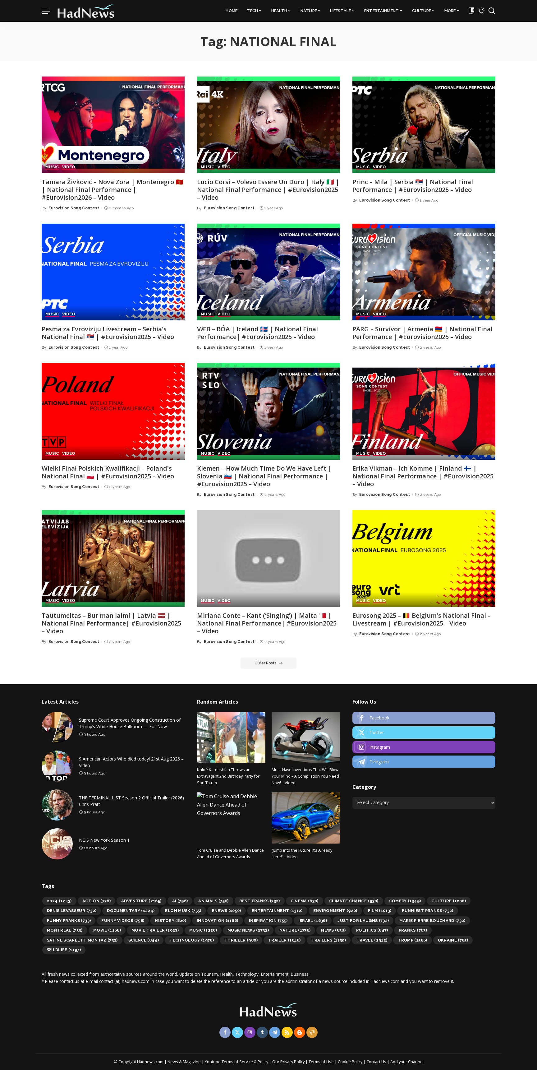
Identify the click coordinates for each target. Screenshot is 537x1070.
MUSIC (52, 167)
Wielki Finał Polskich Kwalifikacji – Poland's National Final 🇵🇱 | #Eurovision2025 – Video (108, 472)
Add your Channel (407, 1061)
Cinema (305, 901)
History (170, 920)
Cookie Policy (350, 1061)
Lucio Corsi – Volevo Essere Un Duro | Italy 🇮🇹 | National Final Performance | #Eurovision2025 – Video (268, 190)
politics (372, 930)
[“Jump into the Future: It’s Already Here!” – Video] (306, 818)
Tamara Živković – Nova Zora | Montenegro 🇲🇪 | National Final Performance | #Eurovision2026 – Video (112, 190)
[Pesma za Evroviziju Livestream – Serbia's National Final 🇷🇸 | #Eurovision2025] (113, 272)
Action (96, 901)
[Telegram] (423, 762)
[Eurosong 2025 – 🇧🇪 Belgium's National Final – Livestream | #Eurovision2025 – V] (423, 558)
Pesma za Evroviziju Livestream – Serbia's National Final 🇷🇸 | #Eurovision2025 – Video (108, 333)
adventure (141, 901)
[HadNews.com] (86, 11)
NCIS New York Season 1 (104, 840)
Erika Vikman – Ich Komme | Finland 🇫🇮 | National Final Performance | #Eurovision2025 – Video (422, 476)
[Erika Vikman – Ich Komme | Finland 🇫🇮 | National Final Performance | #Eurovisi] (423, 411)
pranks (413, 930)
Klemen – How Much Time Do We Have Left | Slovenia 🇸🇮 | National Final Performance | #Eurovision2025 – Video (264, 476)
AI (180, 901)
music (203, 930)
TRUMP (412, 940)
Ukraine (453, 940)
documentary (130, 910)
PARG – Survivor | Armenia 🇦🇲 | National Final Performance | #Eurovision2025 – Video (422, 333)
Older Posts (266, 663)
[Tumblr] (262, 1032)
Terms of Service (237, 1061)
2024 (59, 901)
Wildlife (64, 949)
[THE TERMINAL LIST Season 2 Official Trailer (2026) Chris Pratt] (57, 805)
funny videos (122, 920)
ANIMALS (213, 901)
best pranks (259, 901)
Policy (263, 1061)
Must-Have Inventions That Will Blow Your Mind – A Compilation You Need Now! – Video (305, 776)
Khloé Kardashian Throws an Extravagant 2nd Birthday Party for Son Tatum (228, 776)
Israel (312, 920)
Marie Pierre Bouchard (432, 920)
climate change (354, 901)
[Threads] (312, 1032)
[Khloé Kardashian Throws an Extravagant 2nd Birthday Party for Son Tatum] (231, 737)
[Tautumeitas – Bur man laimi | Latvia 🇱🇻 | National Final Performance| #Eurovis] (113, 558)
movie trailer (155, 930)
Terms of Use (321, 1061)
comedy (405, 901)
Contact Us (376, 1061)
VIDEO (69, 167)
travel (372, 940)
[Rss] (287, 1032)
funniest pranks (427, 910)
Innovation (217, 920)
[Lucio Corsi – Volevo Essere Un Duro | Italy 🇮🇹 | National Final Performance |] (268, 125)
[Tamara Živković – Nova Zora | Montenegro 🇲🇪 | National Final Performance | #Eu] (113, 125)
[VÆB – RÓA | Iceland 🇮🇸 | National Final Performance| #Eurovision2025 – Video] (268, 272)
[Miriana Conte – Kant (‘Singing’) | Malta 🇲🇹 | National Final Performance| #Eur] (268, 558)
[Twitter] (423, 732)
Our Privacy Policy (288, 1061)
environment (335, 910)
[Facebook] (423, 718)
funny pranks (69, 920)
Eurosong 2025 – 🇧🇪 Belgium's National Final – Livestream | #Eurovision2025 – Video (421, 619)
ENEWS (226, 910)
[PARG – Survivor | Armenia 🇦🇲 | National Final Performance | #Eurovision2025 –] (423, 272)
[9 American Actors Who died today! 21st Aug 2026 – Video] (57, 766)
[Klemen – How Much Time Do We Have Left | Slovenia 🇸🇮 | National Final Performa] (268, 411)
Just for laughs (363, 920)
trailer (284, 940)
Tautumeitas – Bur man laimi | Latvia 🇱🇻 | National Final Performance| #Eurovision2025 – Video (111, 623)
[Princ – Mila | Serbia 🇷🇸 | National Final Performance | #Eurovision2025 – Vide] (423, 125)
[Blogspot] (299, 1032)
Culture (448, 901)
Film (380, 910)
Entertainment (277, 910)
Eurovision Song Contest (73, 208)
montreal (65, 930)
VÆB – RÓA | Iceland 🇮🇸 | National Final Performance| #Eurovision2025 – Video (257, 333)
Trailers (328, 940)
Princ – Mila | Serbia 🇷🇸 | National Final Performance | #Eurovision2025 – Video (412, 186)
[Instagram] (423, 747)
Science (143, 940)
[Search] (491, 11)
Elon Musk (183, 910)
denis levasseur (71, 910)
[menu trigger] (49, 11)
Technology (191, 940)
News (333, 930)
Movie (107, 930)
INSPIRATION (268, 920)
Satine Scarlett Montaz (82, 940)
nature (295, 930)
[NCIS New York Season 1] (57, 843)
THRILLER (241, 940)
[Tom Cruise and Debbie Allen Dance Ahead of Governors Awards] (231, 818)
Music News (248, 930)
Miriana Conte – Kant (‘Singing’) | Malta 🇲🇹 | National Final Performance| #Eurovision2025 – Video (267, 623)
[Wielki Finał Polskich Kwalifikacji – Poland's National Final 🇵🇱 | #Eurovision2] (113, 411)
